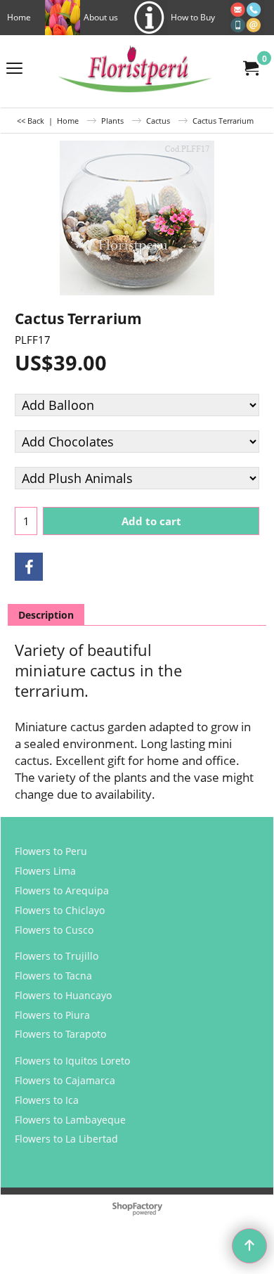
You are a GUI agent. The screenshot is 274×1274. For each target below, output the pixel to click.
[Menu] (14, 69)
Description (46, 615)
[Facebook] (29, 567)
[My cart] (250, 68)
